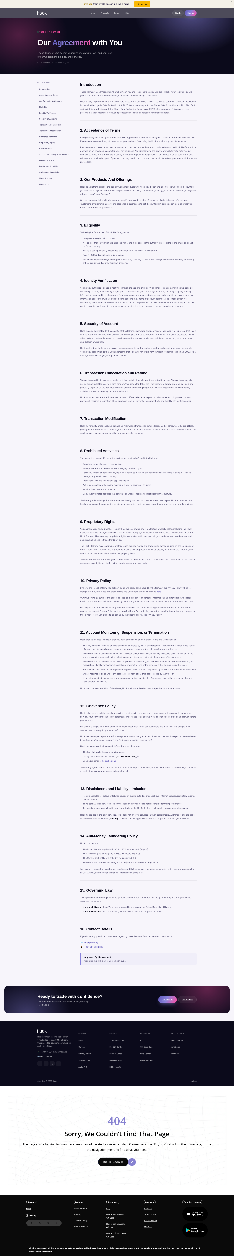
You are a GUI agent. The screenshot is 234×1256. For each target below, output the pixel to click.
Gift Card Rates (147, 1047)
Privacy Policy (45, 148)
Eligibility (43, 107)
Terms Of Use (150, 1214)
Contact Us (44, 184)
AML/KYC (82, 1067)
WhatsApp (175, 1047)
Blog (142, 1040)
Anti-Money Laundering (49, 172)
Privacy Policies (150, 1220)
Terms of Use (84, 1060)
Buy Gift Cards (115, 1054)
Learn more (187, 999)
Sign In (178, 13)
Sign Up (190, 13)
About (81, 1040)
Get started (167, 999)
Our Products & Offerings (50, 101)
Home (92, 13)
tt (58, 1063)
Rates (116, 13)
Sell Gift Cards (115, 1047)
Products (105, 13)
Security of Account (48, 119)
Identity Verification (47, 113)
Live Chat (175, 1054)
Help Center (145, 1054)
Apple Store (192, 1213)
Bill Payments (115, 1067)
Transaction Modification (50, 131)
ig (52, 1063)
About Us (148, 1208)
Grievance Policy (46, 160)
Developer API (146, 1060)
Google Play (195, 1230)
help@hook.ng (109, 761)
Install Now (143, 4)
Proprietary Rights (47, 142)
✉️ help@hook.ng (44, 1056)
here (159, 591)
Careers (81, 1047)
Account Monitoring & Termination (54, 154)
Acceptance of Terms (48, 95)
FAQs (127, 13)
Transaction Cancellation (50, 125)
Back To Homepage (113, 1161)
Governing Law (46, 178)
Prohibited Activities (48, 137)
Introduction (44, 89)
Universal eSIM (115, 1060)
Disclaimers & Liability (48, 166)
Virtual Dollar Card (117, 1040)
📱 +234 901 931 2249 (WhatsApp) (52, 1052)
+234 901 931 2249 (93, 947)
